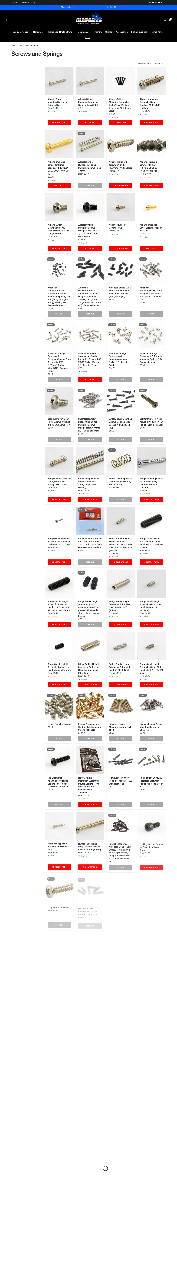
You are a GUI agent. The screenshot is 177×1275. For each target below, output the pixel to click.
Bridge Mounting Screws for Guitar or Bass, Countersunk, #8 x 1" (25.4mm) (151, 483)
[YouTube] (159, 2)
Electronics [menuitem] (83, 32)
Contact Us (25, 3)
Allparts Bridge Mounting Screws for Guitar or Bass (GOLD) (88, 102)
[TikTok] (162, 2)
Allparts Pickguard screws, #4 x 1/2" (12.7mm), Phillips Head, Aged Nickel (148, 166)
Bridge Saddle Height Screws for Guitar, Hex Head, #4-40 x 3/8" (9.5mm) (119, 606)
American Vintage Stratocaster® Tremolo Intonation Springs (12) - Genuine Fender (151, 357)
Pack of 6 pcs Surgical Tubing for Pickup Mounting (150, 970)
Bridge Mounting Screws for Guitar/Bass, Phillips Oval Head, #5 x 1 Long (59, 541)
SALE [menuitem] (87, 38)
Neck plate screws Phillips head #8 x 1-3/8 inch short (120, 970)
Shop (20, 45)
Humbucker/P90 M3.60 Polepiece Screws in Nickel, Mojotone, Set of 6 (151, 782)
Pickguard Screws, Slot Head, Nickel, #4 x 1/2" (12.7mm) (120, 1026)
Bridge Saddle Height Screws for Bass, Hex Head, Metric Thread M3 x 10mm (151, 543)
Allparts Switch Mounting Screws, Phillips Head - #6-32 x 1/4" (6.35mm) (58, 229)
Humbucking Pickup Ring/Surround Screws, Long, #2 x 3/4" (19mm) (89, 847)
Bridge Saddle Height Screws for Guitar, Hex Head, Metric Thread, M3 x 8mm (88, 668)
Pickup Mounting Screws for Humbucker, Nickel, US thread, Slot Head (120, 1085)
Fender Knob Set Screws (59, 724)
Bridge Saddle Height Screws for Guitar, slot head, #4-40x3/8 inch (119, 667)
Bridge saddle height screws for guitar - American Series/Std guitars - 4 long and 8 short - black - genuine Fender (89, 608)
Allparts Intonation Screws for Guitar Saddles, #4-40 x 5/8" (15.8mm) (150, 103)
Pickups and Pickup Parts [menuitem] (60, 32)
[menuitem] (15, 3)
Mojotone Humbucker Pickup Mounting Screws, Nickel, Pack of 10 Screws (120, 912)
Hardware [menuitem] (38, 32)
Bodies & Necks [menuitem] (20, 32)
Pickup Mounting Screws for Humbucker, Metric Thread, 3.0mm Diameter (89, 1085)
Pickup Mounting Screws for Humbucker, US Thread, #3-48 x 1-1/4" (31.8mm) (151, 1085)
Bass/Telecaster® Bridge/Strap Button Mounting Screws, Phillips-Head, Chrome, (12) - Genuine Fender (89, 425)
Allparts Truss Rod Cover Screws (118, 226)
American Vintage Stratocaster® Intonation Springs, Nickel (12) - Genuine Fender (119, 359)
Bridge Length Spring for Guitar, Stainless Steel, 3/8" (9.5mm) (120, 482)
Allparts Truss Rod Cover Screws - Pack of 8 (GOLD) (151, 228)
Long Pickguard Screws (59, 907)
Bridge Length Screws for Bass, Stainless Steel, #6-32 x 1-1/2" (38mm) (88, 483)
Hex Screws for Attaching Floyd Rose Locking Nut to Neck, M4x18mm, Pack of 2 (58, 782)
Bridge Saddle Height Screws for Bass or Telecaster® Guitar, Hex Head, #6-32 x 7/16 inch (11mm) (120, 544)
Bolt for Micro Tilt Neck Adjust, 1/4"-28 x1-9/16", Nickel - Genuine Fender (151, 422)
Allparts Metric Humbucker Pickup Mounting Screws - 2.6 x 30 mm (89, 166)
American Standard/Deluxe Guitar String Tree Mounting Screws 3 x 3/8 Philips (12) (151, 294)
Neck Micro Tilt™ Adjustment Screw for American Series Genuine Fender (150, 914)
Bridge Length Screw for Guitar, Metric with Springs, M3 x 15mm (59, 482)
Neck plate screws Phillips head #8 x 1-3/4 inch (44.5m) (89, 970)
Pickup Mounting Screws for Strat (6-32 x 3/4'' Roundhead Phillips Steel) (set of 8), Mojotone (89, 1146)
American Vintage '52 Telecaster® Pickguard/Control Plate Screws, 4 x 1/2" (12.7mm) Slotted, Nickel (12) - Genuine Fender (59, 362)
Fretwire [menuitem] (98, 32)
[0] (169, 20)
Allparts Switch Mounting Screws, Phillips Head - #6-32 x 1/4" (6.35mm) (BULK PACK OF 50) (89, 231)
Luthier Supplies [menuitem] (139, 32)
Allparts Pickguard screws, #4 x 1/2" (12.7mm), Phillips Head (120, 165)
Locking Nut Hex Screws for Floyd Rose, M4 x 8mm (151, 847)
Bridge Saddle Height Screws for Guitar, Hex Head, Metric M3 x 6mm (59, 667)
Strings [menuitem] (108, 32)
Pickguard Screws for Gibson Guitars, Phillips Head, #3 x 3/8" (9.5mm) (90, 1026)
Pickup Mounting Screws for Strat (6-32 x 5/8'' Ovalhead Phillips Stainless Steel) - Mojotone (120, 1146)
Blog (33, 3)
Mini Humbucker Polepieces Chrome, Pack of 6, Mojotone (88, 910)
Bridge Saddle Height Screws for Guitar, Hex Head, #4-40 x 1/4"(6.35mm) (150, 606)
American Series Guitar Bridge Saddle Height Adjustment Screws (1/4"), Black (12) (120, 292)
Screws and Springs (31, 45)
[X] (152, 2)
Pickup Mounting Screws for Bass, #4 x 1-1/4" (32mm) (59, 1083)
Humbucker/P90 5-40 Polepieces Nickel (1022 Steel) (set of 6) (120, 781)
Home (13, 45)
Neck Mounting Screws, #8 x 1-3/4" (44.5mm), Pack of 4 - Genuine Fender (59, 971)
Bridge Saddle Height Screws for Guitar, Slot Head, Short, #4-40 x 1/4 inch (151, 668)
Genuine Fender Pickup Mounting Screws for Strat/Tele (151, 727)
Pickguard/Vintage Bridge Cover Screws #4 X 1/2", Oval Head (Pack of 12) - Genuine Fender (151, 1028)
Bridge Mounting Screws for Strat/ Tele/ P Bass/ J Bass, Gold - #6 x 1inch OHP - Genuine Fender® (90, 543)
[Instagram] (155, 2)
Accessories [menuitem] (122, 32)
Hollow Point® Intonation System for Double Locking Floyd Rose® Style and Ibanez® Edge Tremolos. (88, 785)
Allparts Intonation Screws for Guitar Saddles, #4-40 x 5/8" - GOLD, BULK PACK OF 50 (58, 168)
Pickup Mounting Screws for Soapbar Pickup (57, 1143)
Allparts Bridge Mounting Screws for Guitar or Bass (57, 102)
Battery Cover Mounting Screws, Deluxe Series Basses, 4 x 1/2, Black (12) (120, 423)
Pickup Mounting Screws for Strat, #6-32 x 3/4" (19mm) (151, 1143)
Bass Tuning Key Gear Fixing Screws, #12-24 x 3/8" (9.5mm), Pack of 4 (59, 422)
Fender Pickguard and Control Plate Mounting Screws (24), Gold (89, 727)
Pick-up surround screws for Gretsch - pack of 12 (59, 1025)
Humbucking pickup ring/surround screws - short (58, 847)
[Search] (8, 20)
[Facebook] (149, 2)
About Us (14, 3)
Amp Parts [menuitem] (157, 32)
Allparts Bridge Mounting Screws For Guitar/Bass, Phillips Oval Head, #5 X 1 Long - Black (120, 105)
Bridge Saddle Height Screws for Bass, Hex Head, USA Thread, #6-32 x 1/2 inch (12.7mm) (59, 606)
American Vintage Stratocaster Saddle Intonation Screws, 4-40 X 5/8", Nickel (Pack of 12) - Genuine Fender (89, 359)
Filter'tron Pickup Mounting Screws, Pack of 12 (120, 727)
